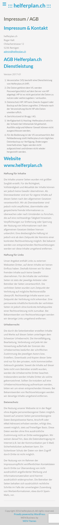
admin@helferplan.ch (15, 51)
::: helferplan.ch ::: (29, 5)
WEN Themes (29, 521)
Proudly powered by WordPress (29, 514)
